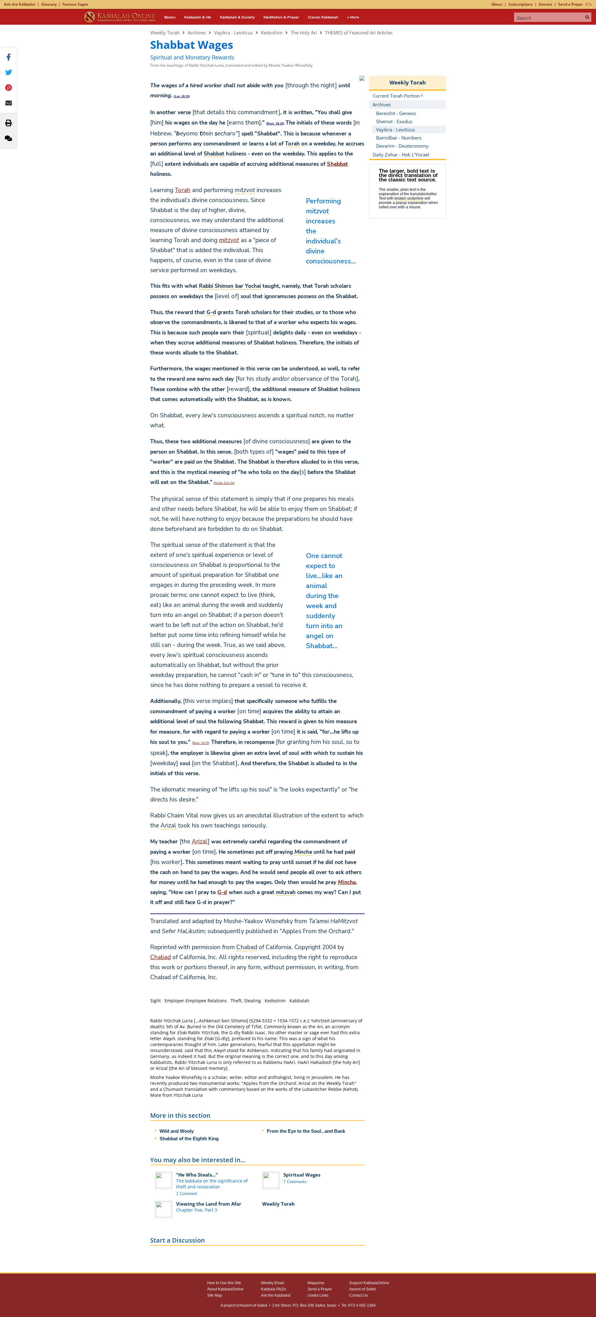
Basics (170, 17)
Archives (197, 32)
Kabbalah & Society (237, 17)
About (497, 4)
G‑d (222, 892)
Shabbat (337, 164)
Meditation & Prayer (281, 17)
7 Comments (295, 1181)
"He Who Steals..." (197, 1175)
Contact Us (358, 1295)
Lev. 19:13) (182, 96)
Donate (545, 4)
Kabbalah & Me (197, 17)
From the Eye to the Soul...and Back (306, 1131)
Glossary (49, 4)
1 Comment (186, 1193)
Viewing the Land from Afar (208, 1204)
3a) (224, 483)
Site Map (214, 1295)
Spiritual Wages (301, 1175)
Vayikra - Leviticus (233, 32)
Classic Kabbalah (323, 17)
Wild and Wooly (177, 1131)
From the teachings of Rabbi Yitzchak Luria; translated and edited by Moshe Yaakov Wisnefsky (231, 65)
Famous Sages (75, 4)
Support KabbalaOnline (369, 1283)
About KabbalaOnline (225, 1289)
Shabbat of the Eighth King (189, 1138)
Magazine (316, 1283)
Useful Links (318, 1295)
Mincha (346, 882)
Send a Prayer (570, 4)
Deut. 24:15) (275, 123)
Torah (182, 190)
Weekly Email (272, 1283)
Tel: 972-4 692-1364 (358, 1305)
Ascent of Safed (362, 1289)
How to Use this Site (224, 1283)
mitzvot (229, 240)
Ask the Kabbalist (19, 4)
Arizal (200, 841)
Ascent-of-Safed (253, 1305)
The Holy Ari (304, 32)
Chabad (160, 957)
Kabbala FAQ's (273, 1289)
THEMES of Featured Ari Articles (359, 32)
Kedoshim (272, 32)
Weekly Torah (165, 32)
